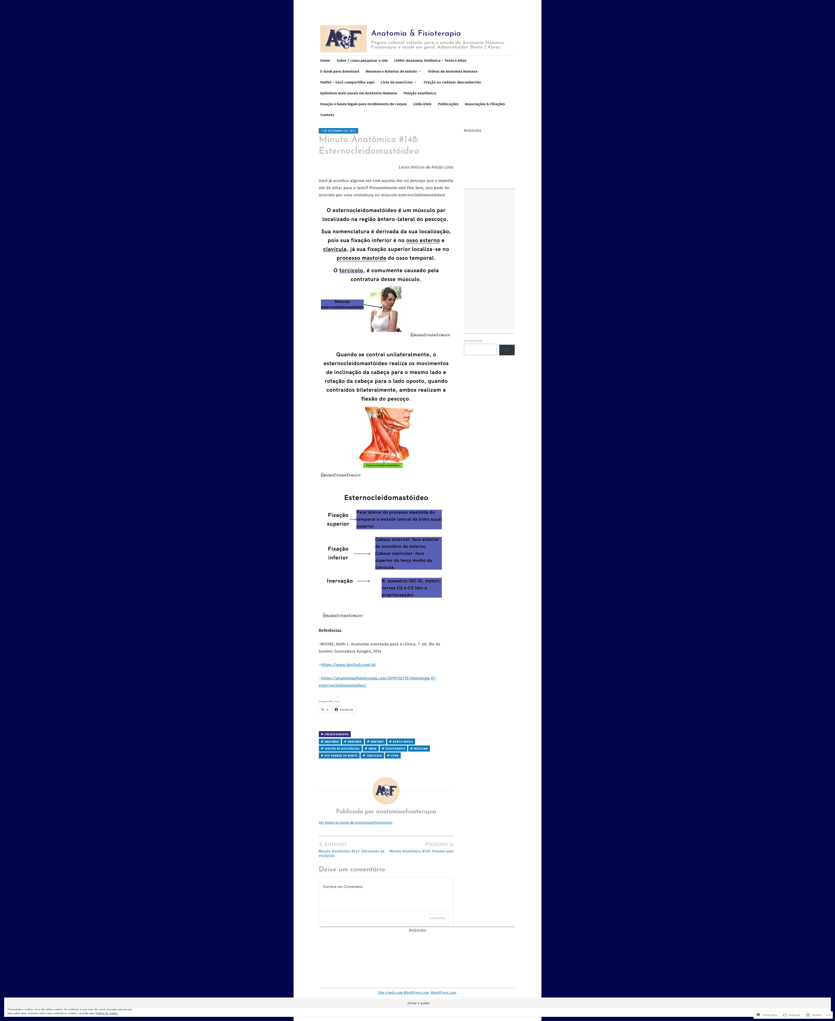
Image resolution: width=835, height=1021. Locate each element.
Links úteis (422, 104)
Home (325, 60)
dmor (373, 748)
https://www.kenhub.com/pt (348, 664)
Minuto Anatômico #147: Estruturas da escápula (352, 849)
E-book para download (339, 71)
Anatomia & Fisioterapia (416, 34)
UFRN (395, 755)
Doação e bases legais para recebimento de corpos (363, 104)
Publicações (448, 104)
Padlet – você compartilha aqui (347, 82)
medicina (421, 748)
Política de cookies (107, 1013)
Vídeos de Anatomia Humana (453, 71)
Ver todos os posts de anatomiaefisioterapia (355, 822)
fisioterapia (395, 748)
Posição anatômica (420, 93)
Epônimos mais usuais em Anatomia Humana (358, 93)
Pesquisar (473, 341)
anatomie (355, 741)
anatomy (377, 741)
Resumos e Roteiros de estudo (391, 71)
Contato (327, 115)
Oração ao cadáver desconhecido (452, 82)
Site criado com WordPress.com (403, 993)
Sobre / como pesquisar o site (362, 60)
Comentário (437, 918)
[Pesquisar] (507, 350)
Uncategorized (337, 734)
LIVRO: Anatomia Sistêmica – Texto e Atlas (430, 60)
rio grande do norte (341, 755)
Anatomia (332, 741)
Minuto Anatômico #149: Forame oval (421, 847)
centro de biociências (342, 748)
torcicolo (374, 755)
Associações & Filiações (485, 104)
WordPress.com (443, 993)
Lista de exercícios (396, 82)
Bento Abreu (403, 741)
